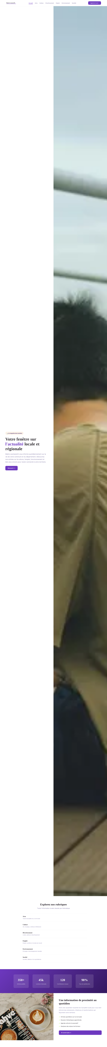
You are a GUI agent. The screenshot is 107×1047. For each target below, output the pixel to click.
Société (74, 3)
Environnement (66, 3)
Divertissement (49, 3)
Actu (36, 3)
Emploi (58, 3)
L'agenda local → (94, 3)
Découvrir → (11, 468)
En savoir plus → (66, 1032)
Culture (41, 3)
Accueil (31, 3)
